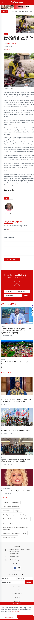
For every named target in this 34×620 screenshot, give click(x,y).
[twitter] (32, 310)
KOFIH (11, 523)
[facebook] (32, 307)
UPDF (4, 523)
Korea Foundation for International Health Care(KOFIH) (15, 528)
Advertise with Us (17, 594)
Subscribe (26, 295)
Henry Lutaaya (11, 43)
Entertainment (5, 488)
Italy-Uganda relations (9, 537)
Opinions (3, 326)
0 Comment (8, 49)
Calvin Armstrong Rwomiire (11, 507)
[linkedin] (32, 312)
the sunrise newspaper (10, 519)
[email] (32, 305)
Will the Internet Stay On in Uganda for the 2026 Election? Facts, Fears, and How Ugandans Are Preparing (16, 331)
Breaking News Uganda (10, 515)
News (2, 397)
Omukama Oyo (7, 511)
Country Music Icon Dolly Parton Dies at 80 (15, 491)
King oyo (17, 511)
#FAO (11, 198)
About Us (17, 590)
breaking (23, 515)
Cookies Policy (17, 601)
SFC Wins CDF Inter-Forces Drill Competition (16, 431)
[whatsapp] (32, 315)
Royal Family (15, 502)
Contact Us (17, 597)
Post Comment (11, 259)
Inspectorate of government (11, 533)
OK (25, 617)
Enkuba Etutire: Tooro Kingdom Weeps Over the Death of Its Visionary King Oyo (16, 400)
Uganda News (25, 519)
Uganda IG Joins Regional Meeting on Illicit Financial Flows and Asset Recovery (15, 461)
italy (24, 533)
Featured (5, 502)
